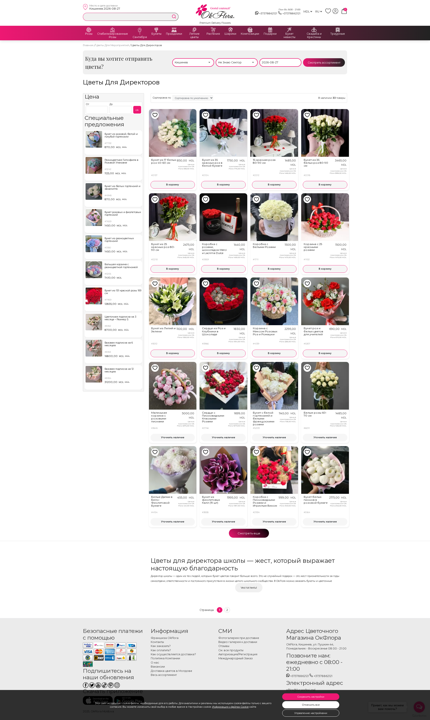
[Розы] (88, 29)
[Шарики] (230, 29)
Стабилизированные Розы (112, 35)
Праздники (174, 33)
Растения (213, 33)
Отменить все (311, 704)
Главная (88, 45)
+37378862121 (268, 13)
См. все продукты (230, 650)
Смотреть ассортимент (324, 62)
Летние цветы (194, 35)
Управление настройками (310, 713)
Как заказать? (161, 646)
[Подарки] (270, 29)
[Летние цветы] (194, 29)
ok (137, 110)
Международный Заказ (235, 658)
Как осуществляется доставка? (173, 654)
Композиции (250, 33)
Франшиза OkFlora (164, 638)
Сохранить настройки (310, 696)
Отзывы (223, 646)
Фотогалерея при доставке (238, 638)
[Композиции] (249, 29)
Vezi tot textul (249, 587)
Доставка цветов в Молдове (171, 671)
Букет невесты (289, 35)
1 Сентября (140, 35)
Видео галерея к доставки (237, 642)
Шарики (230, 33)
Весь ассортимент (164, 675)
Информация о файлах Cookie (230, 706)
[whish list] (329, 13)
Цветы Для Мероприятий (113, 45)
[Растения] (213, 29)
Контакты (157, 642)
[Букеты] (156, 29)
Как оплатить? (161, 650)
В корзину (172, 184)
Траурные (337, 33)
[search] (174, 17)
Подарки (270, 33)
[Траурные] (337, 29)
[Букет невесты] (289, 29)
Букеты (156, 33)
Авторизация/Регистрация (237, 654)
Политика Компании (165, 658)
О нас (155, 662)
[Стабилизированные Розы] (112, 29)
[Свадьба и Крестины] (314, 29)
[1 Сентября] (139, 29)
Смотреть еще (249, 533)
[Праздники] (174, 29)
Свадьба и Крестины (314, 35)
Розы (88, 33)
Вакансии (158, 666)
